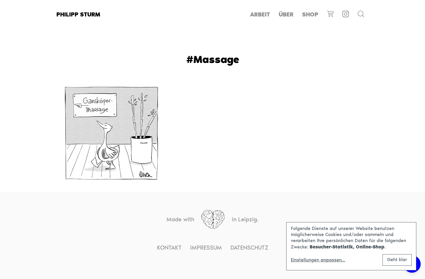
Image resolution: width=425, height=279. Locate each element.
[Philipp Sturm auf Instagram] (345, 14)
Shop (310, 14)
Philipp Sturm (78, 14)
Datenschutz (249, 247)
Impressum (206, 247)
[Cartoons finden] (361, 14)
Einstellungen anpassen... (318, 260)
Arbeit (260, 14)
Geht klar (397, 259)
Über (286, 14)
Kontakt (169, 247)
